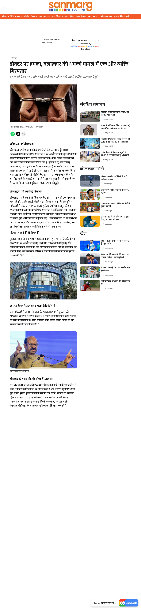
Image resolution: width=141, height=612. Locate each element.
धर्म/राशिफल (81, 16)
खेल (40, 16)
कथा (89, 16)
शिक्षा (72, 16)
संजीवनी (65, 16)
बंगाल (17, 16)
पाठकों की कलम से (121, 16)
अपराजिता (56, 16)
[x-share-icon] (18, 135)
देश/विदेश (25, 16)
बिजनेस (34, 16)
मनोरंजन (47, 16)
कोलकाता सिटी (8, 16)
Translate (85, 49)
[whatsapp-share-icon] (12, 135)
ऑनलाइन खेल (106, 16)
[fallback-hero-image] (90, 116)
